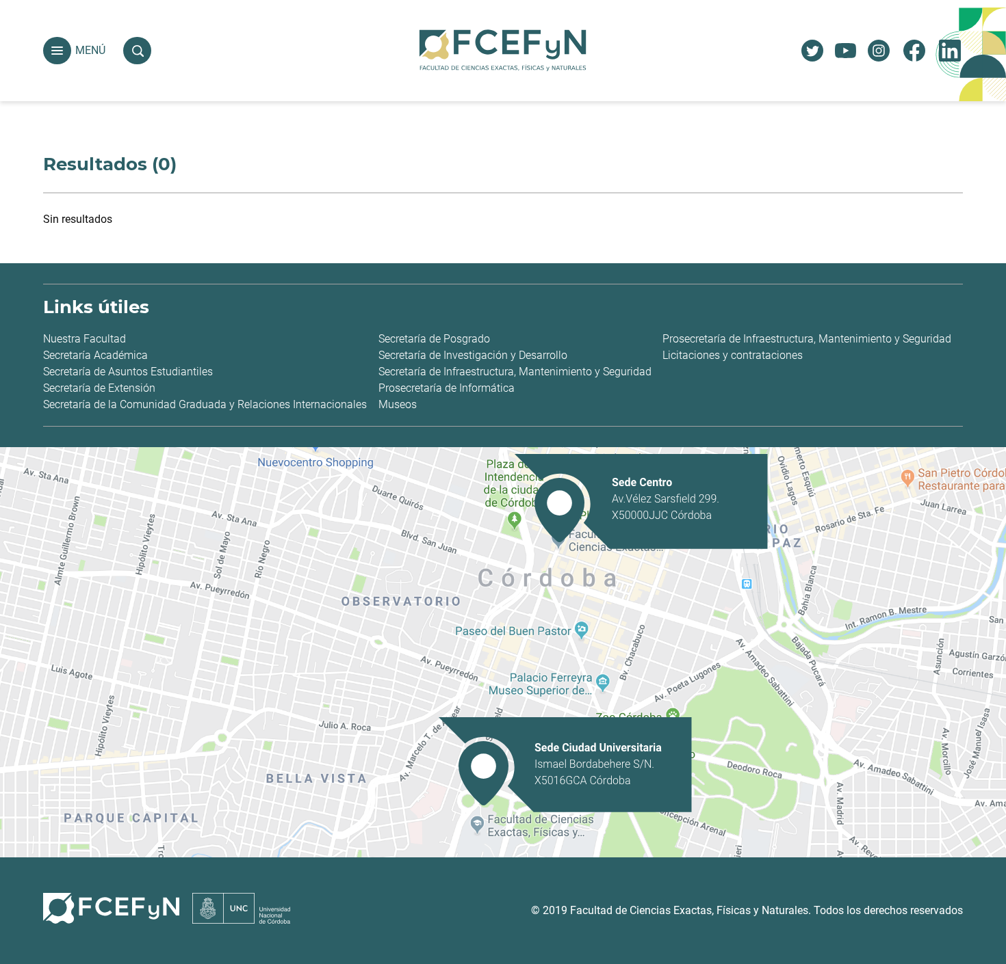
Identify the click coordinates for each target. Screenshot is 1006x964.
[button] (57, 51)
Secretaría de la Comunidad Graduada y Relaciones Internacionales (205, 404)
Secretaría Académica (95, 355)
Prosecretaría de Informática (446, 387)
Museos (397, 404)
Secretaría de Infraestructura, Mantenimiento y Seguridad (515, 371)
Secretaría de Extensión (99, 387)
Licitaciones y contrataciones (732, 355)
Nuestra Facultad (84, 338)
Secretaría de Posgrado (434, 338)
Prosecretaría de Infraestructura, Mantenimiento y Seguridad (806, 338)
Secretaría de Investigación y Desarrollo (472, 355)
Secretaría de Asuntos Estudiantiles (128, 371)
